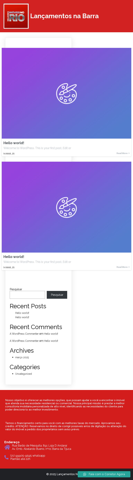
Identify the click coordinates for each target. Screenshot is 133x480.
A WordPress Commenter (24, 333)
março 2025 (22, 357)
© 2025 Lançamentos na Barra (66, 474)
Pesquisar (16, 289)
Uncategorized (23, 373)
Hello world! (22, 313)
